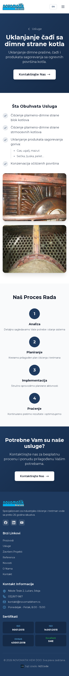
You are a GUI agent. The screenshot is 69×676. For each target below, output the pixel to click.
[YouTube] (22, 523)
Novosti (7, 562)
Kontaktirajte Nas (32, 74)
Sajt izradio (36, 666)
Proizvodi (8, 540)
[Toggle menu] (63, 6)
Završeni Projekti (12, 551)
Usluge (37, 29)
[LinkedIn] (14, 523)
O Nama (8, 568)
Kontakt (7, 574)
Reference (9, 557)
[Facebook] (6, 523)
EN (53, 6)
